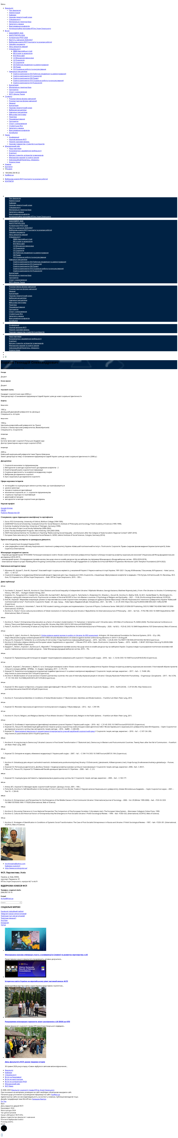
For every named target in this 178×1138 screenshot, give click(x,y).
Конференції (14, 137)
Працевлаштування (17, 119)
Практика (13, 117)
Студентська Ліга (16, 126)
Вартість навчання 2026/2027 (21, 40)
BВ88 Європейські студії (22, 51)
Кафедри (12, 15)
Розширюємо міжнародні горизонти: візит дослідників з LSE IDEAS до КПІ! (37, 1021)
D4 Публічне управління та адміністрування (31, 65)
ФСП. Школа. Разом (17, 94)
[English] (8, 169)
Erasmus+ (13, 153)
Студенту (8, 96)
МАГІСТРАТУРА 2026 (17, 35)
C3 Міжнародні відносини (23, 58)
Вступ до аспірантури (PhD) (16, 1081)
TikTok (3, 925)
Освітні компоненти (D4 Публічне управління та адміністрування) (39, 74)
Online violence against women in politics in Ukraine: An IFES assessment (69, 635)
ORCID (3, 510)
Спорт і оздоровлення (18, 92)
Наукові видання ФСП (17, 139)
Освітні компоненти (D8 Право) (26, 78)
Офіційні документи (17, 44)
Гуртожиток (13, 90)
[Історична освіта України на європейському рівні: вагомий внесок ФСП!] (25, 977)
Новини (8, 164)
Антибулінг (13, 133)
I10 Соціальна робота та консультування (29, 69)
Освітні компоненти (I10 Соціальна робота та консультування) (38, 80)
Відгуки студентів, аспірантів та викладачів (26, 155)
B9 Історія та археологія (22, 53)
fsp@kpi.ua (9, 175)
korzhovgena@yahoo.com (15, 864)
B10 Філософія (19, 56)
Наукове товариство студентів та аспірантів (26, 144)
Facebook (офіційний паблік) (12, 911)
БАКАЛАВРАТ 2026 (16, 33)
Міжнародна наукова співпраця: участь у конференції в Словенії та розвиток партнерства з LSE (46, 955)
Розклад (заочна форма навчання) (23, 101)
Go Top (3, 1101)
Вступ (7, 31)
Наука (7, 135)
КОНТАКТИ (9, 181)
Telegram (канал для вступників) (13, 914)
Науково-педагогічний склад (20, 17)
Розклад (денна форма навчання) (22, 99)
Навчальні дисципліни (18, 71)
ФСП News (9, 1086)
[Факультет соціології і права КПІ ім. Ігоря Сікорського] (5, 192)
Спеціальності (14, 19)
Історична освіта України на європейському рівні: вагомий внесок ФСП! (36, 981)
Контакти (8, 166)
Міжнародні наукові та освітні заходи (24, 157)
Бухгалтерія (13, 85)
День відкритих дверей (18, 46)
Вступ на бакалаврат (13, 1077)
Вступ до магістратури (14, 1079)
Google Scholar (7, 508)
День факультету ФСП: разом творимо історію (25, 1062)
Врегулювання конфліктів (19, 26)
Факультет (9, 8)
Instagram (5, 923)
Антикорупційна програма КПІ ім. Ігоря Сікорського (30, 28)
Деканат (12, 103)
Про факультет (15, 10)
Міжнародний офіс (12, 146)
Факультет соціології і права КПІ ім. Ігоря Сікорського (32, 1090)
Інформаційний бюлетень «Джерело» (24, 160)
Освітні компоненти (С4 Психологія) (27, 83)
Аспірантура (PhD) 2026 (18, 37)
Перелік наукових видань (19, 142)
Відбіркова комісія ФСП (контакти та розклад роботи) (30, 42)
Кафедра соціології (12, 866)
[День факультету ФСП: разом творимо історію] (25, 1057)
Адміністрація (14, 13)
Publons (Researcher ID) (10, 513)
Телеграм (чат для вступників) (13, 916)
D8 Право (17, 67)
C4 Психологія (19, 60)
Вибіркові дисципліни (17, 110)
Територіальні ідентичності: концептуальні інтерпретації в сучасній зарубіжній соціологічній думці (55, 731)
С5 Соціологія (18, 62)
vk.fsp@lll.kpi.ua (7, 898)
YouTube (4, 920)
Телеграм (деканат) (8, 918)
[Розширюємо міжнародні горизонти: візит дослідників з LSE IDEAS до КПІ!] (25, 1017)
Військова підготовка (17, 114)
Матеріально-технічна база (20, 22)
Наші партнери (15, 148)
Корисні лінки (14, 162)
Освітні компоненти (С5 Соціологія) (27, 76)
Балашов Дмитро (39, 1099)
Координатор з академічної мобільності (25, 151)
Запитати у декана (16, 24)
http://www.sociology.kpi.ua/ (16, 868)
